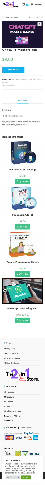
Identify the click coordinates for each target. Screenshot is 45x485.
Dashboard (8, 406)
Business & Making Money (22, 79)
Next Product (34, 17)
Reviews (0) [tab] (22, 100)
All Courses (8, 401)
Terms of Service (11, 353)
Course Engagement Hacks (22, 262)
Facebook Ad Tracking (22, 169)
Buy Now (13, 69)
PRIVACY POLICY (13, 477)
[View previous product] (4, 17)
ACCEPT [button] (26, 477)
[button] (40, 24)
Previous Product (12, 17)
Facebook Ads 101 (22, 215)
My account (9, 397)
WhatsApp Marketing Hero (22, 308)
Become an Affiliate (12, 416)
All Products (9, 392)
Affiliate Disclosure (11, 363)
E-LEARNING (10, 85)
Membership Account (12, 411)
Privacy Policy (9, 348)
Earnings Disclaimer (12, 358)
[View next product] (41, 17)
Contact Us (8, 421)
